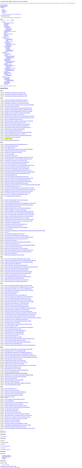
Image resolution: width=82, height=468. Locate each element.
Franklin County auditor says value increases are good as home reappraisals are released (19, 237)
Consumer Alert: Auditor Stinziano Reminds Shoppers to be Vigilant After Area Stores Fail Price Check (21, 266)
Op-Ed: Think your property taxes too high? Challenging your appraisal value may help (19, 178)
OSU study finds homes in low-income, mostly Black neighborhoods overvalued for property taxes (20, 314)
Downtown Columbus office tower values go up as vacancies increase (16, 209)
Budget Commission (7, 82)
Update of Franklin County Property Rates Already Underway (15, 399)
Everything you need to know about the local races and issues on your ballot (17, 217)
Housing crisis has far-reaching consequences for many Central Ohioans (16, 248)
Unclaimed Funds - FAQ (10, 80)
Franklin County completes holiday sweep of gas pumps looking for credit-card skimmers (19, 327)
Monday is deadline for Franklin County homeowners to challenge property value (18, 127)
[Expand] (7, 55)
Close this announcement (4, 5)
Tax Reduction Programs (8, 73)
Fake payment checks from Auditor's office (11, 335)
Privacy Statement (11, 466)
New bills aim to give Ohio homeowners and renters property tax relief (16, 160)
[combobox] (5, 15)
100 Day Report (9, 400)
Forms (7, 40)
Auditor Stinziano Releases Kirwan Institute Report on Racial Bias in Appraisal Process (21, 312)
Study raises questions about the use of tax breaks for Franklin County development (18, 132)
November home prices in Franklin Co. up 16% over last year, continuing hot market (18, 288)
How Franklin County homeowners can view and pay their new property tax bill (17, 192)
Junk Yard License (9, 45)
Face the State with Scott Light (9, 396)
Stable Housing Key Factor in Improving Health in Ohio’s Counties (15, 426)
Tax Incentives (8, 58)
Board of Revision (7, 60)
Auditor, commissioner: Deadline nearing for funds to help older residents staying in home (19, 290)
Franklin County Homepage (6, 455)
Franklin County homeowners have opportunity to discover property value (17, 279)
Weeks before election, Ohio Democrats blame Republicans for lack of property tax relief (19, 157)
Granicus (18, 467)
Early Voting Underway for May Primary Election (13, 412)
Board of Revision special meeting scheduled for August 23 (16, 270)
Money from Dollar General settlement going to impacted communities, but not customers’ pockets (20, 203)
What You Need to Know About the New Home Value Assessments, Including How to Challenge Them (21, 357)
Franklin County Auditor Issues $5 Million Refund (13, 263)
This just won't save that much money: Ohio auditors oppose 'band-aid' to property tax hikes (19, 214)
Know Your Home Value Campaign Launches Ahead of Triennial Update (16, 370)
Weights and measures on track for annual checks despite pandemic (15, 376)
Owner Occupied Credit (7, 75)
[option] (42, 14)
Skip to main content (3, 6)
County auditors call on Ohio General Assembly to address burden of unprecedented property (20, 171)
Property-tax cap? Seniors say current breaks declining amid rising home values (17, 179)
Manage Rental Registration (10, 69)
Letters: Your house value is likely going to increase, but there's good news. (16, 235)
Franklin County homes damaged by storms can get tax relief (14, 254)
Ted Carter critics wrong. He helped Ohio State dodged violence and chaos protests (18, 170)
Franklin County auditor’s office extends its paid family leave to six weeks (16, 402)
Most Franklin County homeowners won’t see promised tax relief (15, 92)
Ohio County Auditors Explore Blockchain (11, 410)
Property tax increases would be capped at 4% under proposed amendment (17, 168)
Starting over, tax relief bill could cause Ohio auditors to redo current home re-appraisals (19, 216)
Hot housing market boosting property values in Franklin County (15, 360)
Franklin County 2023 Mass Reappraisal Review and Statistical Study (18, 135)
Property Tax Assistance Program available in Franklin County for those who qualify (18, 285)
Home (1, 85)
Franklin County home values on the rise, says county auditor (14, 363)
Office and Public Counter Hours (9, 22)
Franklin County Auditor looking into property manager (14, 395)
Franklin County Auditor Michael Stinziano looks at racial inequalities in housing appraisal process (20, 355)
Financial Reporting (7, 77)
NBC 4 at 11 (6, 232)
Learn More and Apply (3, 4)
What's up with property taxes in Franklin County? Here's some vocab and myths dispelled (19, 104)
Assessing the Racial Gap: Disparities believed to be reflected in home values (17, 303)
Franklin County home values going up (11, 240)
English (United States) (11, 14)
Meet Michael (6, 24)
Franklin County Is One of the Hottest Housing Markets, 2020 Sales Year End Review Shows (19, 338)
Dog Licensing (6, 38)
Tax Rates (3, 458)
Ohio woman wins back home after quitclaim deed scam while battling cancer (17, 125)
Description (8, 47)
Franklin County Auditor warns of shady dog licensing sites (14, 393)
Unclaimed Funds (6, 79)
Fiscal (3, 76)
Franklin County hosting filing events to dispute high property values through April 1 (18, 181)
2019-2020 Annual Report (11, 378)
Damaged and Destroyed (10, 57)
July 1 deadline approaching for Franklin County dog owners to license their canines (18, 324)
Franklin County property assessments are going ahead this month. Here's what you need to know (20, 365)
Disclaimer (5, 35)
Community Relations (8, 85)
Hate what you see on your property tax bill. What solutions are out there (16, 194)
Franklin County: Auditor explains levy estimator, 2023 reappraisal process (17, 268)
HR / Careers (6, 25)
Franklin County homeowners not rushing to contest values (14, 333)
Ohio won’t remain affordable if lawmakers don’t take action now (15, 133)
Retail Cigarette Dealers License (11, 44)
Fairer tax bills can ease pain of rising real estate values (13, 358)
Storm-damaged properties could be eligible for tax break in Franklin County (17, 309)
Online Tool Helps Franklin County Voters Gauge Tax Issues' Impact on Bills (17, 413)
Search (1, 20)
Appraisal (5, 55)
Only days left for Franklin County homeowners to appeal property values (16, 176)
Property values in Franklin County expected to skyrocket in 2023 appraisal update (18, 251)
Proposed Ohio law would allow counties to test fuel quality (14, 379)
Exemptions (8, 67)
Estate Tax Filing (6, 83)
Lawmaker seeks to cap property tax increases (12, 390)
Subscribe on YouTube (5, 464)
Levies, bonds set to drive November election (12, 106)
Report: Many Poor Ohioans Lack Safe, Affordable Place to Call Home (16, 423)
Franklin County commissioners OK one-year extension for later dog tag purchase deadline (19, 301)
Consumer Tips (8, 49)
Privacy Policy (6, 34)
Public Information (9, 29)
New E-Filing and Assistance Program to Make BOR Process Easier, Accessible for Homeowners (20, 345)
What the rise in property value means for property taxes (14, 225)
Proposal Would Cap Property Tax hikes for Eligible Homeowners (15, 330)
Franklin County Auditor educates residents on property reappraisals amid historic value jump (20, 245)
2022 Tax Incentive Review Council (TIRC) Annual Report (16, 265)
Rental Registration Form (10, 70)
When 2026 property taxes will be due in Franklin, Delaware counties (16, 94)
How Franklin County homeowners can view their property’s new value (16, 238)
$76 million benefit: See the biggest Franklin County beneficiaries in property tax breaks (19, 191)
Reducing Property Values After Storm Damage (12, 421)
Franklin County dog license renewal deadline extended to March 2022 (16, 281)
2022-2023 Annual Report (11, 253)
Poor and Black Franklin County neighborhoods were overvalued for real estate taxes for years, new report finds (23, 317)
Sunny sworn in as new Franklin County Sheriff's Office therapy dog (16, 163)
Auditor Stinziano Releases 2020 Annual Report (14, 332)
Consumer (3, 37)
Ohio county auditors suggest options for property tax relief (14, 114)
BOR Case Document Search (10, 61)
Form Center (6, 32)
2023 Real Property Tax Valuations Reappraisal (12, 222)
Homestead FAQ (8, 74)
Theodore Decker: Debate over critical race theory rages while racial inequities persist (18, 311)
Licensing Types (6, 42)
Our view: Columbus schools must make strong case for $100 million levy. (16, 227)
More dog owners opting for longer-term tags (12, 371)
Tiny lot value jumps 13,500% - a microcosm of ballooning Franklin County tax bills (18, 158)
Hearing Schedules (9, 62)
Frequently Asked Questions (8, 33)
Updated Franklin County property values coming (13, 368)
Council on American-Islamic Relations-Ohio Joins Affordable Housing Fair (17, 306)
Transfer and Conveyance (8, 64)
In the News (8, 27)
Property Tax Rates (7, 72)
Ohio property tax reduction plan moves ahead (12, 201)
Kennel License (8, 43)
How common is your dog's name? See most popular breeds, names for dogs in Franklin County (20, 189)
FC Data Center (6, 26)
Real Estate (4, 52)
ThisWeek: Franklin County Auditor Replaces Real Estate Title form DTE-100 (17, 407)
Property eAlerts (8, 54)
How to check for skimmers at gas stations (11, 325)
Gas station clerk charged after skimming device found (13, 130)
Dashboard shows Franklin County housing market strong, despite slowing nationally (18, 271)
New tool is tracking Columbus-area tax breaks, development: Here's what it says (18, 298)
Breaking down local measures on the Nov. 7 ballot (13, 206)
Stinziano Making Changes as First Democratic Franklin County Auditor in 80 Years (18, 415)
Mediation (5, 63)
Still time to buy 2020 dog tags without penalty (12, 381)
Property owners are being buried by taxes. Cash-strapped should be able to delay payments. (19, 165)
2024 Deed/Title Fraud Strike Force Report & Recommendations (17, 173)
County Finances (6, 78)
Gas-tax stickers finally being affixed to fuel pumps (13, 384)
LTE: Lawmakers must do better (10, 147)
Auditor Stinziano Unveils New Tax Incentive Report (15, 350)
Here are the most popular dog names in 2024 (12, 140)
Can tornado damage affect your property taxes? (12, 186)
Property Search (6, 53)
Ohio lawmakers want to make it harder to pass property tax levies (15, 122)
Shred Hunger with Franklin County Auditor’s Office (13, 152)
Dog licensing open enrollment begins (10, 293)
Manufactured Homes (7, 59)
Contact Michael (6, 36)
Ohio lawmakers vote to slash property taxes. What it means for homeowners (17, 103)
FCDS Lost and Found (9, 41)
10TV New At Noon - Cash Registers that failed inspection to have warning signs (17, 258)
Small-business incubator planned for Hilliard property (13, 343)
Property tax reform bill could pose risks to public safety (14, 119)
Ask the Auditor (6, 23)
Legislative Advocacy (7, 30)
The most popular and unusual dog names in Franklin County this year (16, 144)
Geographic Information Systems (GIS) (10, 31)
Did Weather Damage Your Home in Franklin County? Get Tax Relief (16, 418)
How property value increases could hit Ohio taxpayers (13, 246)
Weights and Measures (7, 46)
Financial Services (7, 81)
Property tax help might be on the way (11, 388)
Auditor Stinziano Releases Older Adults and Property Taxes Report (18, 276)
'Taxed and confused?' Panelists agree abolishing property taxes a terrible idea (17, 124)
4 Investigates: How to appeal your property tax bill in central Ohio (15, 150)
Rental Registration (7, 68)
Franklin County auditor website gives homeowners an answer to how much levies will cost (19, 219)
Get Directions (2, 444)
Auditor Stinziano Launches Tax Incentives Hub (12, 322)
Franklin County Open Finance (7, 456)
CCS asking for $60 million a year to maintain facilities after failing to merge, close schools (19, 211)
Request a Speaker (9, 28)
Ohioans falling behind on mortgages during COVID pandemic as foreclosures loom (18, 352)
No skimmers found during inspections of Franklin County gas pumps (16, 405)
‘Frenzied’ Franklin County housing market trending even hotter (15, 340)
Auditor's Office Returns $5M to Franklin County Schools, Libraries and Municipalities (18, 149)
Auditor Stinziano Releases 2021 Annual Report (14, 278)
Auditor (4, 85)
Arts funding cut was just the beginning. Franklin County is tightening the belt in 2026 (18, 109)
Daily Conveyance (9, 66)
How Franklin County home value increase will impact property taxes (16, 224)
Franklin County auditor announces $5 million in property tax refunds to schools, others (19, 296)
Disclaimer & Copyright (4, 466)
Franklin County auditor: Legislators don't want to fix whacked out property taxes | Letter (19, 117)
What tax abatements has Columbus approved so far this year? (15, 233)
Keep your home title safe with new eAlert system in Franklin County (16, 295)
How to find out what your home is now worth (12, 243)
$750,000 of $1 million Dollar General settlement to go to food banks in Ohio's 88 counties (19, 204)
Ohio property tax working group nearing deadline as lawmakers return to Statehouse (18, 111)
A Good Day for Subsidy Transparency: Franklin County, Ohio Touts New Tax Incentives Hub (20, 316)
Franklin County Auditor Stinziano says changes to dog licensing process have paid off (18, 349)
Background (8, 48)
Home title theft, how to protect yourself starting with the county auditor (16, 319)
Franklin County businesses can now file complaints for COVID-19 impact (16, 304)
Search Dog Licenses (9, 39)
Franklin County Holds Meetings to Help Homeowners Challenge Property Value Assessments (20, 428)
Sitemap (15, 466)
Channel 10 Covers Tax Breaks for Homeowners (12, 420)
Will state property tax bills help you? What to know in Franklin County (16, 101)
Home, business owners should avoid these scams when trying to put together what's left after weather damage (22, 184)
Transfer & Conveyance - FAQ (10, 65)
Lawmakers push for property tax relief (11, 155)
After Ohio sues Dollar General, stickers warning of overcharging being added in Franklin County (20, 260)
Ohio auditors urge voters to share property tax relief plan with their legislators (17, 112)
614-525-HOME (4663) (6, 446)
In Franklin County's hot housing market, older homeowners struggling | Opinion (18, 273)
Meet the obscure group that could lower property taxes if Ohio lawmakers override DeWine (19, 116)
